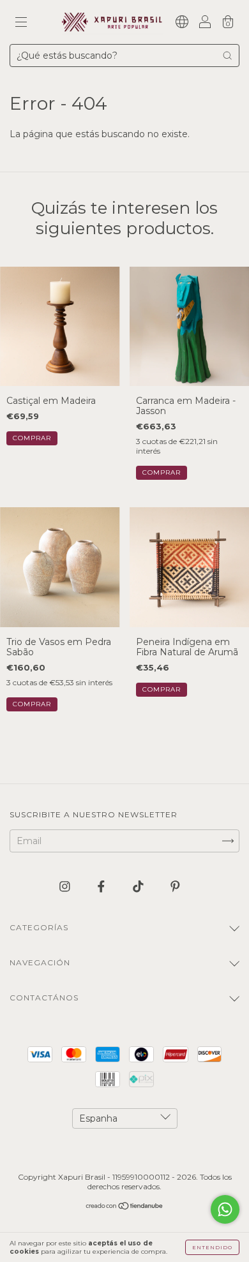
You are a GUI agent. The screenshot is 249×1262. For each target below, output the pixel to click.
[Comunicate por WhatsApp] (225, 1209)
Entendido (212, 1247)
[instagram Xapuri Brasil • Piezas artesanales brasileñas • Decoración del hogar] (66, 886)
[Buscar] (227, 55)
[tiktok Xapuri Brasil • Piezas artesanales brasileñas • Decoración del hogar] (139, 886)
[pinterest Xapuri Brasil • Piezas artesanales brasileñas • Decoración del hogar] (175, 886)
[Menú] (21, 23)
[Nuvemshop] (125, 1207)
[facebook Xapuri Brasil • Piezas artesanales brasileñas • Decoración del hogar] (102, 886)
